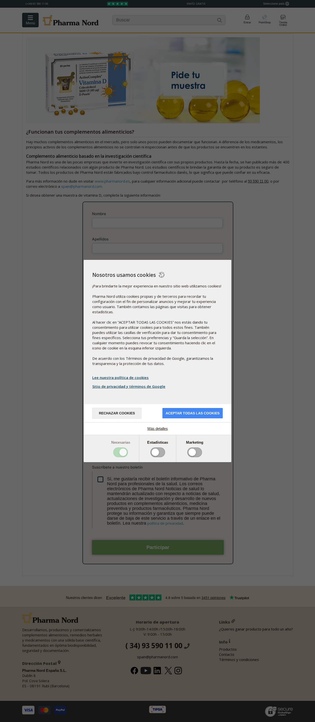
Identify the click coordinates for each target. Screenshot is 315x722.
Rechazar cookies (117, 413)
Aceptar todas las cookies (193, 413)
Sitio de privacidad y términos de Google (128, 386)
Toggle (120, 452)
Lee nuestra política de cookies (120, 377)
